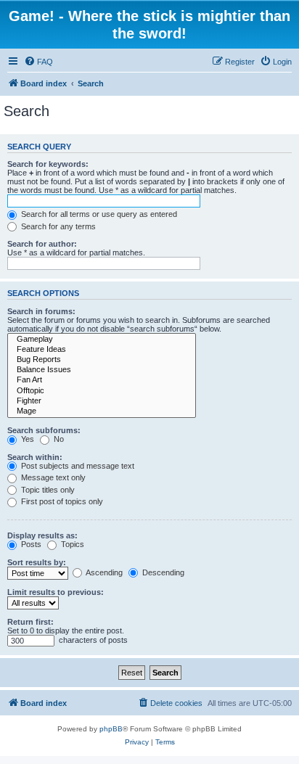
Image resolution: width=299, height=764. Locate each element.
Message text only (52, 477)
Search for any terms (57, 226)
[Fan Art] (101, 380)
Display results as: (42, 535)
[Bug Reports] (101, 360)
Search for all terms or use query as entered (98, 214)
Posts (30, 544)
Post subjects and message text (76, 465)
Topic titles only (47, 489)
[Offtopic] (101, 391)
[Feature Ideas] (101, 350)
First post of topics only (61, 501)
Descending (162, 572)
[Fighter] (101, 401)
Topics (71, 544)
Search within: (34, 457)
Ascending (103, 572)
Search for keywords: (48, 164)
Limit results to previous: (55, 592)
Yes (26, 439)
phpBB (111, 729)
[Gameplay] (101, 339)
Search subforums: (44, 430)
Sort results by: (36, 562)
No (58, 439)
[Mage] (101, 411)
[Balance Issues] (101, 370)
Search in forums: (41, 311)
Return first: (30, 621)
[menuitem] (38, 61)
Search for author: (42, 243)
